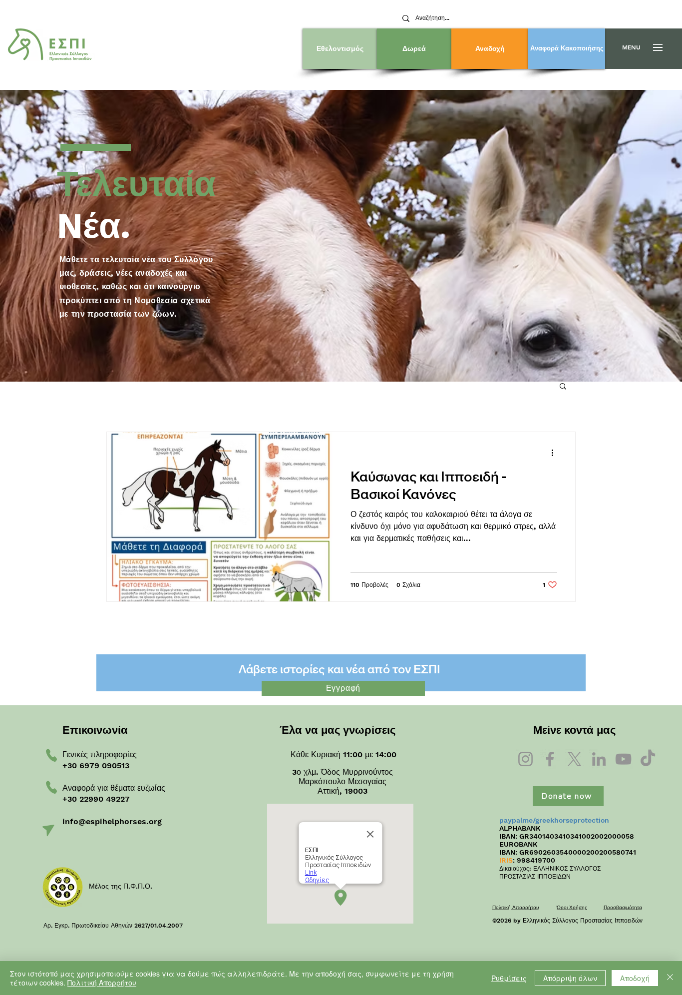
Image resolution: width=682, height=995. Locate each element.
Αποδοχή (635, 978)
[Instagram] (525, 759)
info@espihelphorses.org (112, 821)
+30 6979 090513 (95, 765)
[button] (631, 47)
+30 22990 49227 (96, 799)
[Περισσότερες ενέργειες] (556, 453)
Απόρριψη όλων (570, 978)
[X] (574, 759)
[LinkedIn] (599, 759)
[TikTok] (648, 759)
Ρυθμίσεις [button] (509, 978)
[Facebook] (550, 759)
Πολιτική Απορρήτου (101, 983)
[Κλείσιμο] (670, 978)
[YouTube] (623, 759)
